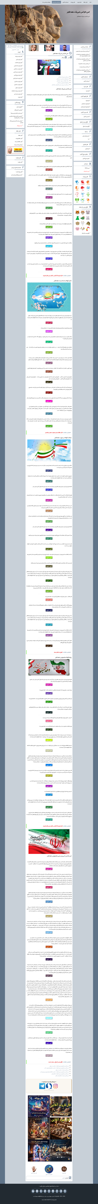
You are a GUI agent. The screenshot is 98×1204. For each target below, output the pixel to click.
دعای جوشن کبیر (85, 136)
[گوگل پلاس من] (41, 1191)
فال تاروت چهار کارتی (17, 72)
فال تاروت (79, 2)
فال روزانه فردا (19, 172)
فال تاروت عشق (19, 88)
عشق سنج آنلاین (86, 158)
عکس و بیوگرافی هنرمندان (16, 175)
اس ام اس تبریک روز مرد (84, 67)
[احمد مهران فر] (65, 48)
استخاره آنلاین (65, 2)
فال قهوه (87, 100)
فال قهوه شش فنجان (85, 107)
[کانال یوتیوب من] (37, 1191)
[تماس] (49, 1191)
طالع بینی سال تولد (85, 233)
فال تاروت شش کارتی (17, 78)
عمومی (63, 1178)
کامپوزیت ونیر (19, 107)
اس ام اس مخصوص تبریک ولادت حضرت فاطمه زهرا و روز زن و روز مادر (54, 1072)
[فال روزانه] (39, 1107)
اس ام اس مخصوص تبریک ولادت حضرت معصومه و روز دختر (56, 1068)
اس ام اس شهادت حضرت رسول (62, 1070)
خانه (90, 2)
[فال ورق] (39, 1151)
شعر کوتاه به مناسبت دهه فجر (62, 79)
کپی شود (49, 100)
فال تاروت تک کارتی (18, 66)
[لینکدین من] (33, 1191)
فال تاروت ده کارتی (18, 84)
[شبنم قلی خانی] (34, 48)
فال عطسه (20, 162)
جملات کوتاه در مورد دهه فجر (63, 81)
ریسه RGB (87, 168)
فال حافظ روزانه (19, 138)
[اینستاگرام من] (53, 1191)
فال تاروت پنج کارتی (18, 75)
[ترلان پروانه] (49, 48)
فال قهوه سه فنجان (85, 104)
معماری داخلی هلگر (18, 110)
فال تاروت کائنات (18, 62)
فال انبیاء (87, 91)
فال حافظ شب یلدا (18, 141)
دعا (88, 139)
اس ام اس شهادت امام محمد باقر (62, 1076)
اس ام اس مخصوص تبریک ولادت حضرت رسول (59, 1066)
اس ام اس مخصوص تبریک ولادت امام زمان (60, 1074)
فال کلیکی (87, 149)
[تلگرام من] (60, 1191)
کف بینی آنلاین (86, 116)
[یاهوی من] (64, 1191)
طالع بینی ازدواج (86, 126)
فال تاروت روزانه (18, 56)
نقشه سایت (44, 1200)
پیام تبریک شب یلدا (18, 145)
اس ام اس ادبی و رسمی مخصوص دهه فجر (60, 85)
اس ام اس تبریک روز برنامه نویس (82, 51)
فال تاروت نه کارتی (18, 81)
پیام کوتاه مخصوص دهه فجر (63, 83)
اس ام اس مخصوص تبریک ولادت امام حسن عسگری (83, 60)
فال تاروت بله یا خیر (18, 94)
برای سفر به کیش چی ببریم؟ (16, 113)
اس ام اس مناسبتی (56, 2)
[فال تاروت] (61, 1107)
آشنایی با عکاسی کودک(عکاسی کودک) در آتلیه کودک (16, 117)
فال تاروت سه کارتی (18, 69)
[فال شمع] (39, 1129)
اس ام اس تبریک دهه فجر (78, 11)
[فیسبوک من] (56, 1191)
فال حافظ (85, 2)
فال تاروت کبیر (19, 59)
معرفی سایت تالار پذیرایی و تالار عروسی (16, 121)
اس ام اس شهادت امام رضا (84, 64)
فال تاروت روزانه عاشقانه (17, 91)
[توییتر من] (45, 1191)
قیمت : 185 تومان (15, 48)
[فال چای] (61, 1151)
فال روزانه (73, 2)
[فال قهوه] (61, 1129)
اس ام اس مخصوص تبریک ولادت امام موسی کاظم (83, 70)
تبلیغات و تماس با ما (46, 2)
